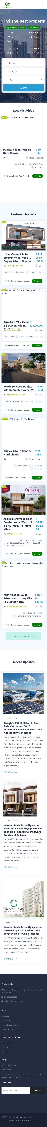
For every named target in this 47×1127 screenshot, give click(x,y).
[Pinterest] (42, 1123)
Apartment (12, 27)
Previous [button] (4, 236)
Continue (8, 772)
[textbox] (26, 71)
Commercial (33, 27)
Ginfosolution (25, 1120)
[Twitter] (30, 1123)
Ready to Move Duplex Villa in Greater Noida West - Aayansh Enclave (20, 390)
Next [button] (43, 236)
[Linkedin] (38, 1123)
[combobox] (26, 71)
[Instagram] (34, 1123)
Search (23, 87)
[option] (23, 131)
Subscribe (37, 1090)
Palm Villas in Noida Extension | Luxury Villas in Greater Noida (18, 598)
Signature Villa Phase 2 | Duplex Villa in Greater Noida (16, 326)
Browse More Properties (24, 636)
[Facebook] (26, 1123)
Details (37, 176)
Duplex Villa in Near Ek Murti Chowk (17, 453)
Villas (22, 27)
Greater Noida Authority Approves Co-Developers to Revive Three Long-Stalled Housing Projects (23, 930)
